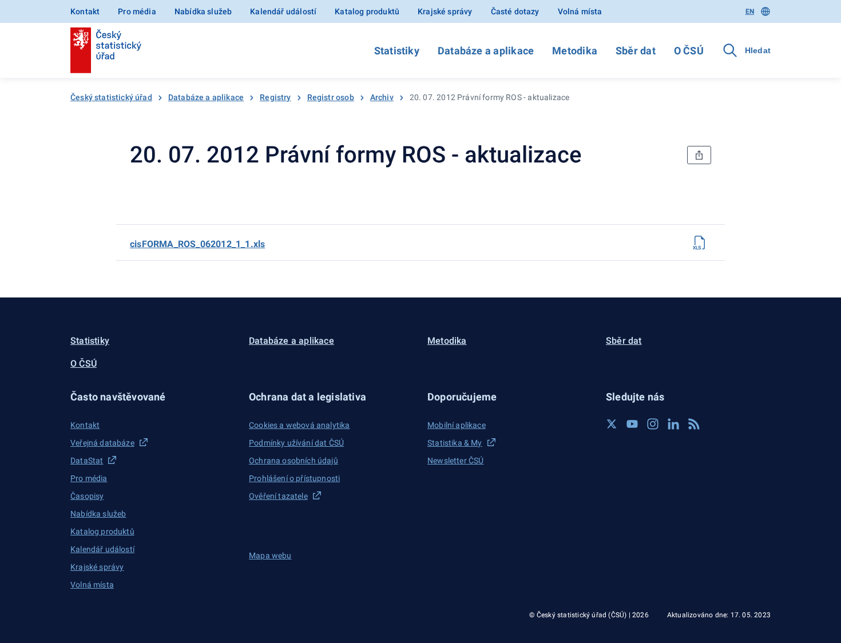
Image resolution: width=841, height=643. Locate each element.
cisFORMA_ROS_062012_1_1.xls (197, 244)
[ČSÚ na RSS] (694, 424)
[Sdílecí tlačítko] (699, 155)
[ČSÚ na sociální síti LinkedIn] (673, 424)
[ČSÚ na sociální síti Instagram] (652, 424)
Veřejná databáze (102, 442)
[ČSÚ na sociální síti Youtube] (632, 424)
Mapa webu (270, 555)
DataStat (86, 460)
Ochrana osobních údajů (293, 460)
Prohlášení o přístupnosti (294, 478)
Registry (275, 97)
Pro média (137, 11)
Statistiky (396, 51)
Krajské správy (445, 11)
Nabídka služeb (203, 11)
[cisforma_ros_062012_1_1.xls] (699, 242)
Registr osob (330, 97)
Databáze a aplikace (486, 51)
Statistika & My (454, 442)
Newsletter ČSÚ (455, 460)
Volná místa (580, 11)
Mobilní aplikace (456, 425)
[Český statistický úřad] (105, 50)
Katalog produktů (367, 11)
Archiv (382, 97)
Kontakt (85, 11)
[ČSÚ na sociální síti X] (611, 424)
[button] (152, 396)
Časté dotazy (515, 11)
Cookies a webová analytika (299, 425)
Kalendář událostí (283, 11)
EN (749, 11)
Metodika (574, 51)
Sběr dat (636, 51)
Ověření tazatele (278, 496)
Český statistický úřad (111, 97)
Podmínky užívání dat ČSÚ (296, 442)
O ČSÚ (689, 51)
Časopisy (87, 496)
